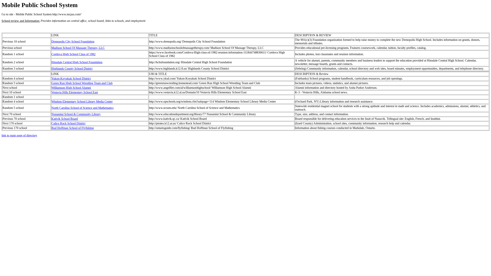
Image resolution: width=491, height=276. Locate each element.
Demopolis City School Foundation (72, 41)
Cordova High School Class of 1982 (73, 54)
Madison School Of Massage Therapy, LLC (78, 47)
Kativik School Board (64, 118)
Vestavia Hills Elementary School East (74, 92)
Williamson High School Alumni (71, 87)
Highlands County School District (71, 68)
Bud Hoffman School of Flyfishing (72, 128)
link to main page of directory (19, 135)
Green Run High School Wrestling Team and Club (82, 83)
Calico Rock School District (68, 123)
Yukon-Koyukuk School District (71, 78)
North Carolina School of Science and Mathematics (82, 107)
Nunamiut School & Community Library (76, 114)
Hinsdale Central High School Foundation (76, 62)
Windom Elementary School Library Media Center (82, 101)
